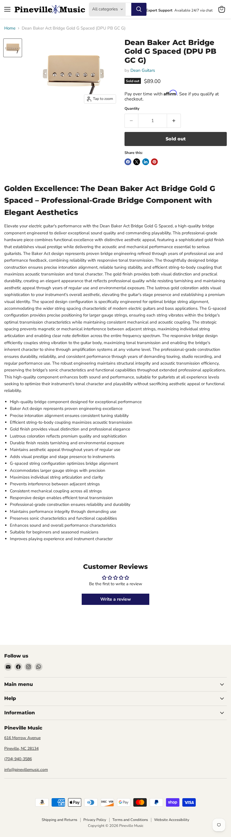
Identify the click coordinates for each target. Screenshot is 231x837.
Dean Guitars (142, 70)
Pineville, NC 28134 (21, 748)
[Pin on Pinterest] (154, 161)
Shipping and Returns (59, 819)
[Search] (138, 9)
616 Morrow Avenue (22, 737)
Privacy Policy (94, 819)
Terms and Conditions (130, 819)
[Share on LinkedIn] (145, 161)
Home (9, 28)
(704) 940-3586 (18, 759)
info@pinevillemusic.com (26, 769)
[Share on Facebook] (128, 161)
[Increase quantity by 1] (174, 121)
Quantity (132, 109)
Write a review (115, 599)
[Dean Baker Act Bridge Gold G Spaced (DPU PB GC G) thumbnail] (13, 48)
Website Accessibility (171, 819)
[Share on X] (136, 161)
